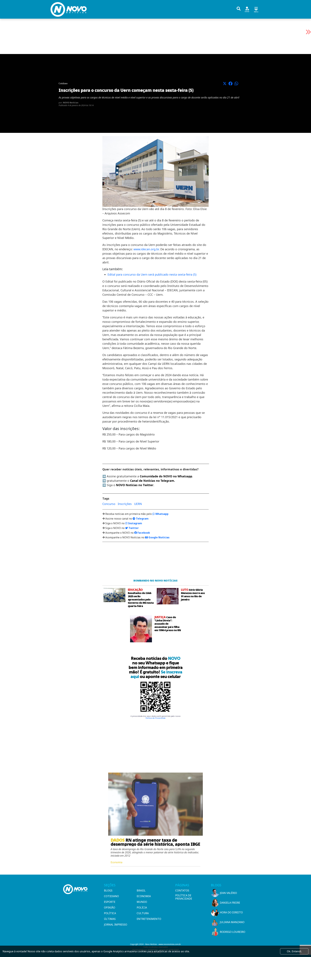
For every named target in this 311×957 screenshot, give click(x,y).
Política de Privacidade (155, 718)
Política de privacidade (183, 897)
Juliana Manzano (232, 922)
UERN (138, 504)
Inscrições (125, 504)
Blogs (108, 890)
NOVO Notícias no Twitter (134, 485)
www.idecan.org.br (146, 249)
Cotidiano (111, 896)
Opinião (109, 907)
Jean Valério (228, 893)
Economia (144, 896)
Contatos (182, 890)
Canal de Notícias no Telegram (152, 481)
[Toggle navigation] (256, 9)
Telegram (142, 518)
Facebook (143, 532)
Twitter (133, 528)
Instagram (134, 523)
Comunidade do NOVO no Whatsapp (166, 476)
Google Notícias (158, 537)
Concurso (108, 504)
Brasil (141, 890)
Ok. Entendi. (294, 951)
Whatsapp (161, 514)
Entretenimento (149, 919)
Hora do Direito (231, 912)
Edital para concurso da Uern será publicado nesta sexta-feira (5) (152, 274)
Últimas (110, 919)
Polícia (142, 907)
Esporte (109, 901)
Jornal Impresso (115, 924)
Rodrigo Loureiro (232, 932)
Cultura (143, 913)
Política (110, 913)
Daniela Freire (230, 902)
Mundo (142, 901)
